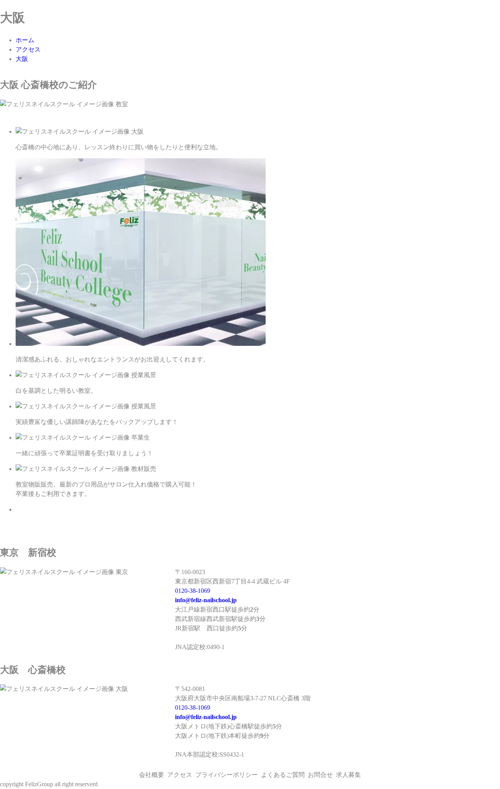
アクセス (28, 49)
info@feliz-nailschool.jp (206, 600)
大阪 (22, 58)
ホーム (25, 40)
